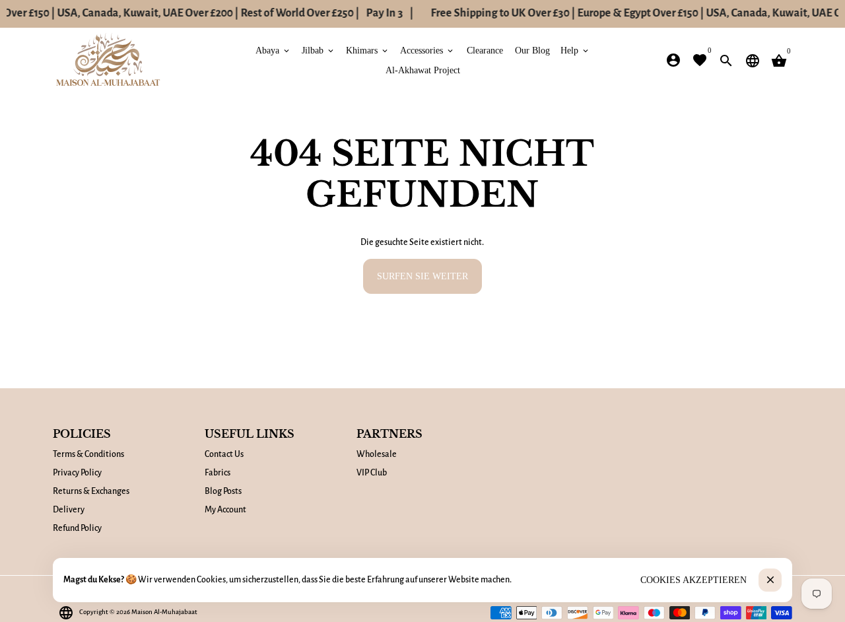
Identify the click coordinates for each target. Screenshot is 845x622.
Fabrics (217, 472)
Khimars (367, 50)
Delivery (68, 509)
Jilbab (318, 50)
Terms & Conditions (88, 454)
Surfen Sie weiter (422, 276)
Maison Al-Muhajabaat (164, 611)
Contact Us (224, 454)
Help (575, 50)
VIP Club (371, 472)
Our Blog (532, 50)
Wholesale (376, 454)
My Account (225, 509)
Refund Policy (77, 528)
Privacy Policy (77, 472)
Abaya (273, 50)
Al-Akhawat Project (423, 70)
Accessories (427, 50)
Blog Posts (223, 491)
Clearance (485, 50)
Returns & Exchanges (91, 491)
